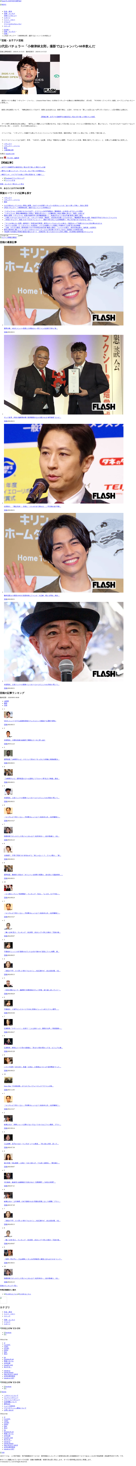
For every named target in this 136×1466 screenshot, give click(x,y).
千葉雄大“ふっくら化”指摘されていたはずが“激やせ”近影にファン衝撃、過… (31, 951)
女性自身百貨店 (9, 1376)
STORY (6, 1348)
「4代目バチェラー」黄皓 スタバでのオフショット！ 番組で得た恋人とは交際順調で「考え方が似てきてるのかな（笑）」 (48, 219)
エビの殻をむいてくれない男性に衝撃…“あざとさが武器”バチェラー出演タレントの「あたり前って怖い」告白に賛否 (46, 205)
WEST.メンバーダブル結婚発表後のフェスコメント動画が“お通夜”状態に (30, 721)
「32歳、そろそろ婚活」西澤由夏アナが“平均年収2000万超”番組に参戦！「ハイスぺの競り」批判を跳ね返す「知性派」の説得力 (50, 227)
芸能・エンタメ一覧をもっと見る (12, 184)
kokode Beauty (9, 1372)
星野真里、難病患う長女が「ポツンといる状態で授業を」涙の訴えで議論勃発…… (33, 875)
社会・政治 (8, 11)
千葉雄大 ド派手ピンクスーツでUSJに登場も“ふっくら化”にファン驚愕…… (31, 1009)
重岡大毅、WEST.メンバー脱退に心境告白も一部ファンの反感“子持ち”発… (31, 328)
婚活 (5, 202)
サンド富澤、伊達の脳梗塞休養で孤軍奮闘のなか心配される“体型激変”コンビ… (32, 417)
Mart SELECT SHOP (11, 1374)
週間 (5, 703)
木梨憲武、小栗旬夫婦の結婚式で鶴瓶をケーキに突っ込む (24, 740)
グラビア (7, 22)
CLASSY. (7, 1345)
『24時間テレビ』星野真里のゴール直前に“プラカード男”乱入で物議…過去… (32, 778)
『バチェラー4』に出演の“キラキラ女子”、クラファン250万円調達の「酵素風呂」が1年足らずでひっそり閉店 (43, 211)
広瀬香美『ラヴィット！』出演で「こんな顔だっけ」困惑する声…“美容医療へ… (33, 1028)
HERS (6, 1350)
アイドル (7, 24)
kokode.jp (7, 1370)
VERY (6, 1346)
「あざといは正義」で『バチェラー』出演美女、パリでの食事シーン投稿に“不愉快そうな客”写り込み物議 (42, 225)
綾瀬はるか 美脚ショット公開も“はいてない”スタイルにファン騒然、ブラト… (32, 1124)
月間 (5, 705)
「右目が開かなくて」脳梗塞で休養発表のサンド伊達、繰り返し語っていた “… (32, 990)
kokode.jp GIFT (9, 1378)
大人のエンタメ (16, 24)
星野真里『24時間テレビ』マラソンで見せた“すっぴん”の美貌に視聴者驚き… (32, 759)
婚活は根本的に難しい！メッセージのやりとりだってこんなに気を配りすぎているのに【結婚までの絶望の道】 (44, 229)
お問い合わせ (9, 1410)
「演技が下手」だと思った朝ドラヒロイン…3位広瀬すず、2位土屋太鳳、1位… (32, 971)
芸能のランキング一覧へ (9, 1286)
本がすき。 (8, 1367)
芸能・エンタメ (9, 13)
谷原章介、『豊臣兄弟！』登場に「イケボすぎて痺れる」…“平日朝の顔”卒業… (32, 506)
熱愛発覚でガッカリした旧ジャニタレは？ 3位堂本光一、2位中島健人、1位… (31, 836)
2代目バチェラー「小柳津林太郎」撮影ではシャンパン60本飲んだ (27, 207)
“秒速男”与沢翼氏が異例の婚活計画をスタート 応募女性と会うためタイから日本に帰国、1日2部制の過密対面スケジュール (48, 232)
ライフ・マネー (9, 20)
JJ (4, 1343)
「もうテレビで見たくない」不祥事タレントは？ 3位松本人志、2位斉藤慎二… (32, 817)
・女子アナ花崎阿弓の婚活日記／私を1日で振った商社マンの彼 (22, 167)
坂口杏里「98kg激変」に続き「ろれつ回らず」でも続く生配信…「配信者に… (32, 1163)
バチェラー (8, 197)
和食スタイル (9, 1361)
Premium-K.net (9, 1359)
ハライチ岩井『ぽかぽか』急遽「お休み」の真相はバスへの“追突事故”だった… (32, 1067)
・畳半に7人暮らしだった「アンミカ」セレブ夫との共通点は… (22, 171)
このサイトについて (11, 1395)
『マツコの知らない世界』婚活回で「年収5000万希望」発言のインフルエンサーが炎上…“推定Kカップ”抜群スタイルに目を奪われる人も (53, 223)
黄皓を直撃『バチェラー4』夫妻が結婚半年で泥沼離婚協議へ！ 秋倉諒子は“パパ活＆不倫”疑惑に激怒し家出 (43, 215)
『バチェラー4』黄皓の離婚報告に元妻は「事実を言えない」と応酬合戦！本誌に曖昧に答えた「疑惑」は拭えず (44, 213)
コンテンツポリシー (11, 1397)
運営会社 (7, 1404)
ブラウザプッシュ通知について (15, 1408)
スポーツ (7, 18)
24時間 (6, 701)
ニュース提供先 (9, 1406)
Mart (5, 1352)
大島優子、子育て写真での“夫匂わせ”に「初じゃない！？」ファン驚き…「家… (32, 855)
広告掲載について (10, 1402)
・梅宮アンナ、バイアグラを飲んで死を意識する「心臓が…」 (22, 174)
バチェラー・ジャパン (12, 200)
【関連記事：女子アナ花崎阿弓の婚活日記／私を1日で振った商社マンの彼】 (68, 117)
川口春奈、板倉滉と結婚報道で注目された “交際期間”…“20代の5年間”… (30, 1182)
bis (5, 1357)
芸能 (5, 15)
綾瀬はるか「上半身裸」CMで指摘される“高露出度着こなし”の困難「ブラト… (32, 1201)
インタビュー (12, 15)
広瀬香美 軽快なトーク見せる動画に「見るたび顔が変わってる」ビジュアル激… (33, 1048)
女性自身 (7, 1363)
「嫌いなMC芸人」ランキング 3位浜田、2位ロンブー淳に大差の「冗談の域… (32, 932)
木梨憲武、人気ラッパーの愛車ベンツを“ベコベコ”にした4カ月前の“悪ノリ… (31, 684)
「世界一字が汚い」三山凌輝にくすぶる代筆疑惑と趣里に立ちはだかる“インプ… (33, 1259)
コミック (7, 26)
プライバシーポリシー (12, 1400)
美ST (5, 1354)
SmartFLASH (8, 1365)
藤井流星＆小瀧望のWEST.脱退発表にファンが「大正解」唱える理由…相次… (32, 595)
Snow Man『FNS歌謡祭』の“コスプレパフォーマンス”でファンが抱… (29, 1086)
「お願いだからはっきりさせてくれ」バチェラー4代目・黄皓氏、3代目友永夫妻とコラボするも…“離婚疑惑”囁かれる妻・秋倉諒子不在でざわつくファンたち (60, 217)
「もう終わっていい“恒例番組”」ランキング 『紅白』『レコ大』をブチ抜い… (32, 894)
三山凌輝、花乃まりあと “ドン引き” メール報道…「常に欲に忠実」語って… (31, 1144)
